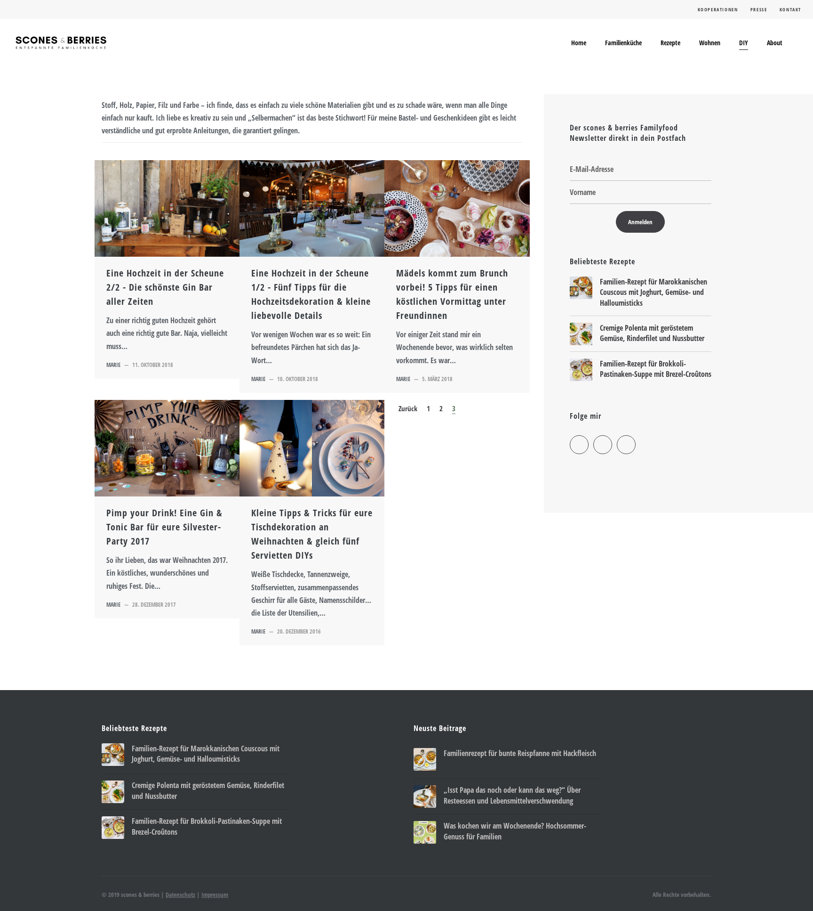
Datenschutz (180, 894)
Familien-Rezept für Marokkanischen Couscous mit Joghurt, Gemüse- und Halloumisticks (653, 292)
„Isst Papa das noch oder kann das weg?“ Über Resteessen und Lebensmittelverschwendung (512, 795)
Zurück (408, 408)
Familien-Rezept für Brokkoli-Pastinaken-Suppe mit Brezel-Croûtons (655, 368)
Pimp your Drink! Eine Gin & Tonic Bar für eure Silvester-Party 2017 (164, 526)
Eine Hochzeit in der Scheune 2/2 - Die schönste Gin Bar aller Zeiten (165, 287)
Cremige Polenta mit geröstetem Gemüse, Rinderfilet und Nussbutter (652, 333)
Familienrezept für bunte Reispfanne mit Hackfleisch (520, 753)
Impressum (214, 894)
